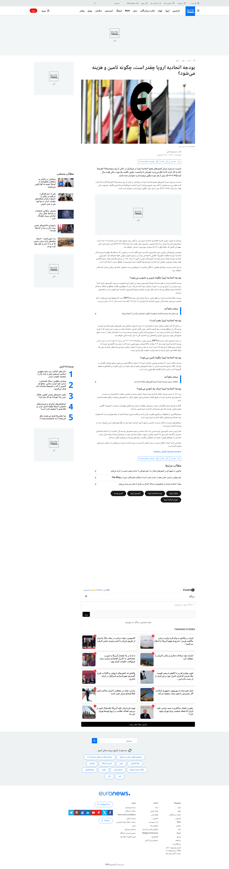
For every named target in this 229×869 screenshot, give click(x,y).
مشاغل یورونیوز (130, 829)
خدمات (155, 803)
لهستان (92, 763)
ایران (121, 763)
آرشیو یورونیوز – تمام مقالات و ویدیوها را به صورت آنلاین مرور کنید (173, 850)
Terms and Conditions (127, 814)
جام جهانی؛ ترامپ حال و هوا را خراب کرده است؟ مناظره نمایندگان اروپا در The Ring (146, 477)
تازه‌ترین (176, 10)
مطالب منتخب (65, 174)
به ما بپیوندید (153, 822)
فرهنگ (119, 10)
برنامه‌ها (178, 840)
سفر (135, 10)
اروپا (167, 10)
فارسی (194, 3)
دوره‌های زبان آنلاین (151, 840)
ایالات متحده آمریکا (137, 769)
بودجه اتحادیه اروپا (155, 493)
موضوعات (177, 803)
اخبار (189, 61)
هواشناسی (154, 814)
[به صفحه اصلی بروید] (190, 11)
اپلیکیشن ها (154, 825)
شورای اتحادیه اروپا (171, 499)
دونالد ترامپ (118, 769)
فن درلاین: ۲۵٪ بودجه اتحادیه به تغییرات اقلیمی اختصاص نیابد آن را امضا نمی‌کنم (150, 313)
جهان (160, 10)
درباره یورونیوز (130, 807)
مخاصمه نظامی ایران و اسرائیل (131, 757)
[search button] (95, 3)
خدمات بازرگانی (130, 811)
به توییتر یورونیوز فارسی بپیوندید (167, 451)
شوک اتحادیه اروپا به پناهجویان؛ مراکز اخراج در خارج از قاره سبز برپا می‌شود (150, 484)
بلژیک (177, 61)
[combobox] (108, 3)
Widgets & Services (150, 833)
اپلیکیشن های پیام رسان (150, 829)
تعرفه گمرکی (89, 769)
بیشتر (134, 803)
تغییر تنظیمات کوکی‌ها (128, 836)
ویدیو (90, 10)
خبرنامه (107, 820)
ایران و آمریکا (107, 763)
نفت (119, 776)
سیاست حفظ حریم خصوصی (126, 822)
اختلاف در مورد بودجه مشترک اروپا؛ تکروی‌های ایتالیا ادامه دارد (156, 382)
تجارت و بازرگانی (147, 10)
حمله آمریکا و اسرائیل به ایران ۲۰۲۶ (99, 757)
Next (127, 10)
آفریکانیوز (154, 836)
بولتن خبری (154, 811)
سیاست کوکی (131, 818)
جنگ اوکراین (135, 763)
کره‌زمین (109, 10)
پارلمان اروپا (173, 493)
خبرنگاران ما (177, 844)
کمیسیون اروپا (135, 493)
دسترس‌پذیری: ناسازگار (128, 833)
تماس (134, 825)
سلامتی (98, 10)
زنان (109, 776)
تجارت (104, 769)
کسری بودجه (118, 493)
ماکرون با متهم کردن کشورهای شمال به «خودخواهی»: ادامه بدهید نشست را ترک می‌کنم (146, 471)
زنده (33, 10)
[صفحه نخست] (194, 60)
